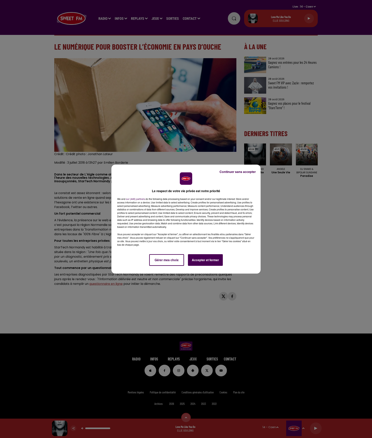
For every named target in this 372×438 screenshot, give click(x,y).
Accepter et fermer (205, 260)
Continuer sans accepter (238, 171)
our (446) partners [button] (135, 198)
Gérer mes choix (167, 260)
